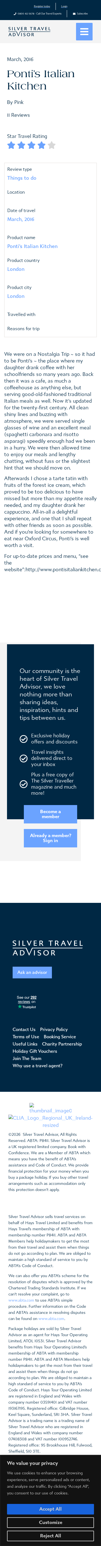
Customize (50, 1522)
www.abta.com (21, 1300)
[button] (84, 31)
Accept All (50, 1509)
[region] (50, 1500)
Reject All (50, 1536)
